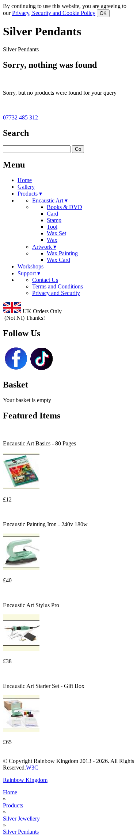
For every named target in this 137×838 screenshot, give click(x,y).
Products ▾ (30, 193)
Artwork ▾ (44, 247)
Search (16, 133)
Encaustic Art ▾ (50, 200)
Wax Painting (62, 253)
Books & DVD (64, 207)
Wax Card (58, 260)
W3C (32, 767)
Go (78, 149)
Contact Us (45, 280)
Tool (52, 227)
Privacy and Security (56, 293)
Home (25, 180)
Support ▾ (29, 273)
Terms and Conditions (57, 286)
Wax (52, 240)
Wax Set (56, 233)
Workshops (30, 266)
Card (52, 214)
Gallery (26, 187)
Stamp (54, 220)
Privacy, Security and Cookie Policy (53, 13)
